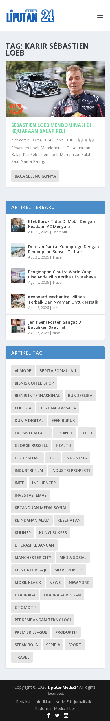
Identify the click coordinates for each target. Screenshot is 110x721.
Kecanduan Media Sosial (41, 507)
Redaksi (23, 701)
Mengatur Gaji (30, 570)
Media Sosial (73, 557)
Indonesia (76, 457)
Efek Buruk (63, 420)
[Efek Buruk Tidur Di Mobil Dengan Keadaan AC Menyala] (18, 225)
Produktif (66, 632)
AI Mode (23, 370)
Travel (57, 257)
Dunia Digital (29, 420)
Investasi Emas (31, 495)
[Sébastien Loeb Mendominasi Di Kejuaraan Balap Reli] (55, 89)
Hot (53, 457)
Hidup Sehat (27, 457)
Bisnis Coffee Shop (34, 383)
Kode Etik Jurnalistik (73, 701)
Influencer (44, 482)
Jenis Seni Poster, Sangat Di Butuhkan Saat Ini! (55, 324)
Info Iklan (42, 701)
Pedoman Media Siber (55, 708)
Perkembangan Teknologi (43, 619)
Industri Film (29, 470)
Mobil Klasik (28, 582)
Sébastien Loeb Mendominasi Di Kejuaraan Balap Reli (51, 128)
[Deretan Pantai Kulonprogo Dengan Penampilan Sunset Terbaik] (18, 250)
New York (79, 582)
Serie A (53, 644)
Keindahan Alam (32, 520)
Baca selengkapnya (35, 176)
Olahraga (25, 595)
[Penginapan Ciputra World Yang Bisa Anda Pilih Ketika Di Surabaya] (18, 275)
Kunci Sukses (53, 532)
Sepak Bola (26, 644)
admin (24, 140)
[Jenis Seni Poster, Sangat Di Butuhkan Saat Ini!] (18, 326)
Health (63, 445)
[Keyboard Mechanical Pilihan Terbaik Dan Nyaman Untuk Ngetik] (18, 301)
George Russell (31, 445)
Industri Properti (70, 470)
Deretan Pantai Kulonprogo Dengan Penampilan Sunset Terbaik (63, 249)
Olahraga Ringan (62, 595)
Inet (55, 307)
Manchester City (33, 557)
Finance (64, 433)
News (56, 332)
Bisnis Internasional (37, 395)
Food (86, 433)
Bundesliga (80, 395)
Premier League (31, 632)
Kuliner (23, 532)
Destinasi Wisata (57, 408)
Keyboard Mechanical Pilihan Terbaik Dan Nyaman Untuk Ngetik (63, 299)
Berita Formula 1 (57, 370)
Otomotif (59, 232)
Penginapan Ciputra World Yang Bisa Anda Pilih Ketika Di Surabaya (62, 274)
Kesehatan (69, 520)
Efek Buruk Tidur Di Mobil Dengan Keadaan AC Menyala (61, 224)
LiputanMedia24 (63, 687)
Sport (59, 140)
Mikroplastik (68, 570)
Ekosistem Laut (31, 433)
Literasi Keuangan (34, 545)
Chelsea (23, 408)
